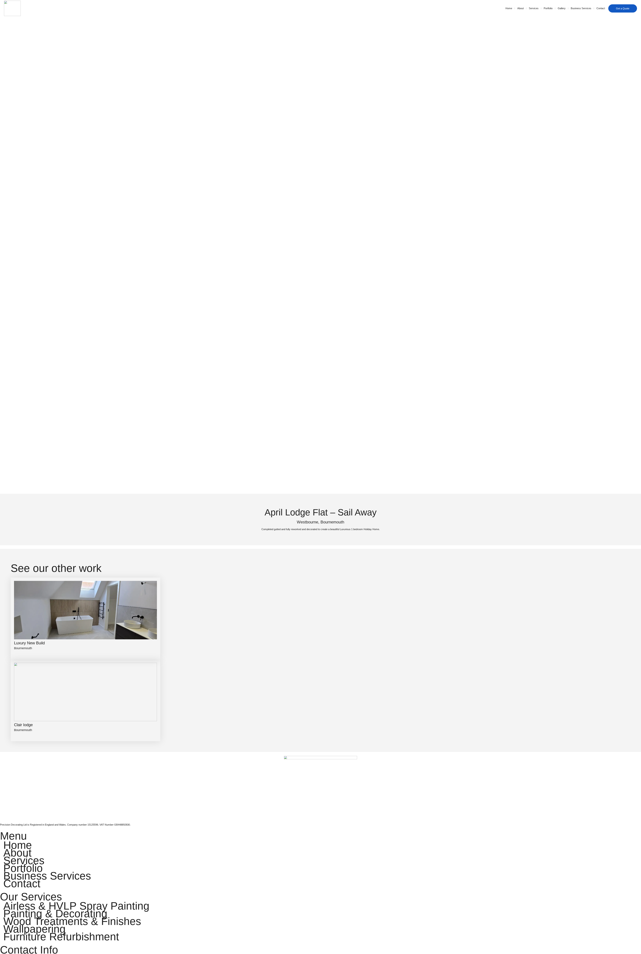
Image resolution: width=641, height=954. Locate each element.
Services (534, 8)
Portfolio (548, 8)
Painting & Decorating (55, 913)
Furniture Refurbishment (61, 936)
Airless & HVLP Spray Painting (76, 906)
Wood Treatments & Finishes (72, 921)
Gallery (562, 8)
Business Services (581, 8)
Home (508, 8)
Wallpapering (34, 929)
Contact (600, 8)
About (520, 8)
